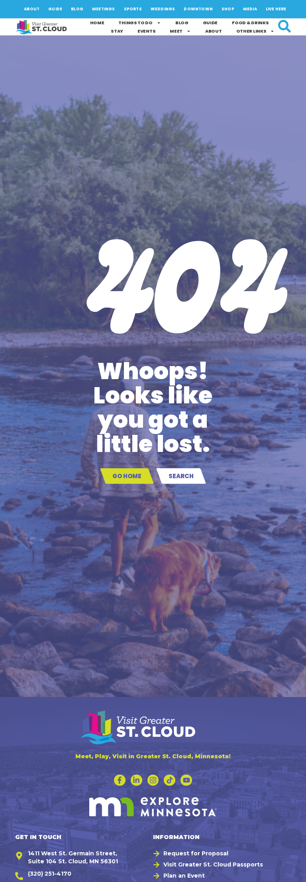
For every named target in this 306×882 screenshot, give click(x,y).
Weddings (163, 9)
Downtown (198, 9)
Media (250, 9)
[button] (296, 872)
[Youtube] (186, 780)
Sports (133, 9)
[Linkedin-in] (136, 780)
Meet (176, 31)
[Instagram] (153, 780)
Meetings (103, 9)
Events (146, 31)
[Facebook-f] (120, 780)
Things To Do (135, 22)
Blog (77, 9)
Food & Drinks (250, 22)
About (31, 9)
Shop (228, 9)
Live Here (276, 9)
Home (97, 22)
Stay (117, 31)
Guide (55, 9)
